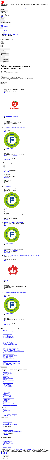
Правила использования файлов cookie (23, 8)
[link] (3, 21)
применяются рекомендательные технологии (26, 449)
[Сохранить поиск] (2, 46)
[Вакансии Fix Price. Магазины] (26, 140)
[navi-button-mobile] (2, 28)
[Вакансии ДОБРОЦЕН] (26, 270)
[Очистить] (2, 42)
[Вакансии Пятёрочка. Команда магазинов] (26, 105)
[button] (2, 23)
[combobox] (7, 39)
